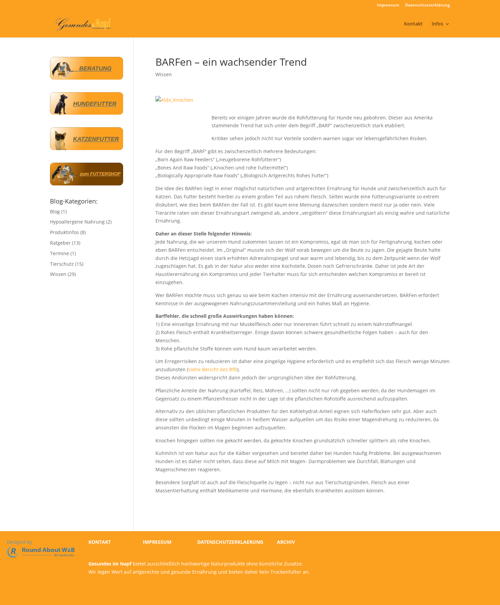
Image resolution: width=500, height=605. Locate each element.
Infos (437, 24)
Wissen (163, 74)
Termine (59, 253)
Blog (55, 211)
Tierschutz (62, 264)
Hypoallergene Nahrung (77, 221)
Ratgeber (60, 243)
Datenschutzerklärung (427, 5)
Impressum (388, 5)
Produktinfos (64, 232)
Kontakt (413, 24)
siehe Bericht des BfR (212, 369)
